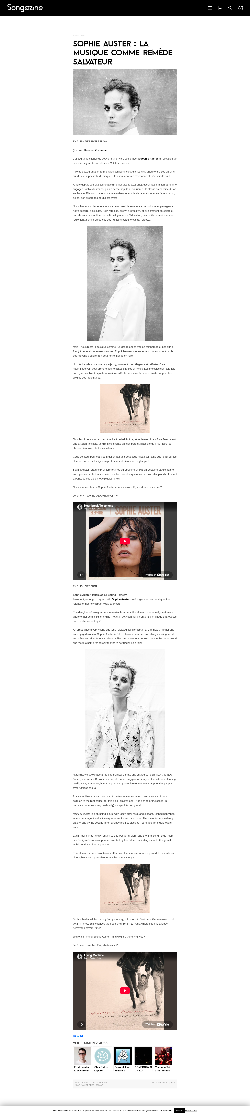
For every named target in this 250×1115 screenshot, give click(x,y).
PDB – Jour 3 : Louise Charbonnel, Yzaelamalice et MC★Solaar (92, 1084)
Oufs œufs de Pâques (163, 1083)
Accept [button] (179, 1111)
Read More (191, 1110)
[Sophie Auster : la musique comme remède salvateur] (125, 102)
